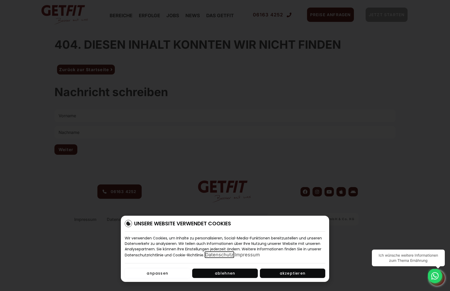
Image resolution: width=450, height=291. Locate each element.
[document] (225, 145)
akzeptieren (292, 273)
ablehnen (225, 273)
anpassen (157, 273)
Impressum (247, 254)
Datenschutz (219, 254)
